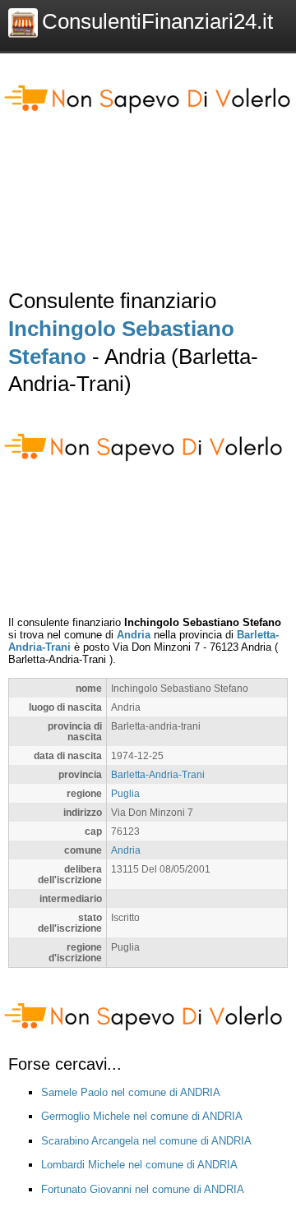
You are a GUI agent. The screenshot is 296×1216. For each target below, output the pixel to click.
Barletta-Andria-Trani (158, 774)
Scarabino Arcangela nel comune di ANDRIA (146, 1141)
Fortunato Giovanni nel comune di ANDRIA (142, 1189)
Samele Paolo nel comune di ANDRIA (130, 1092)
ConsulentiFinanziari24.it (157, 21)
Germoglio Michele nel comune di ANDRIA (142, 1116)
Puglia (125, 793)
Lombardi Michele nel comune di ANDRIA (139, 1164)
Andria (133, 635)
